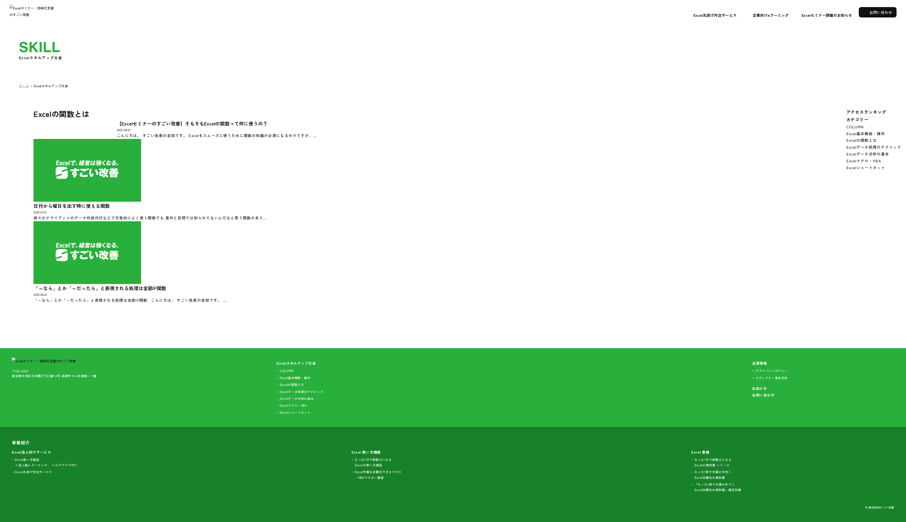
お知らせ (759, 388)
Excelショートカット (865, 167)
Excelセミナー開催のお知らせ (826, 15)
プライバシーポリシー (771, 370)
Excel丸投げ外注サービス (715, 15)
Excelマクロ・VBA (863, 160)
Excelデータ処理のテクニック (873, 147)
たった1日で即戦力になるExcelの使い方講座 (373, 462)
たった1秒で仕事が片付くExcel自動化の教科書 (713, 475)
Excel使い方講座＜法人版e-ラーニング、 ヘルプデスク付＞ (46, 462)
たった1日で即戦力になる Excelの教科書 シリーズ (713, 462)
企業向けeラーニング (771, 15)
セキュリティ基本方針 (771, 378)
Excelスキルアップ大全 (51, 86)
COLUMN (855, 126)
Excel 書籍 (700, 452)
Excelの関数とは (861, 140)
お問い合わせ (880, 12)
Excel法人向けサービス (31, 452)
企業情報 (759, 363)
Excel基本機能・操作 (865, 133)
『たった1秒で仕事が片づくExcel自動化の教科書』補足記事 (718, 487)
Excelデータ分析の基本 (867, 154)
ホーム (24, 86)
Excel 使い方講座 (366, 452)
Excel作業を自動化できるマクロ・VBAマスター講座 (378, 475)
